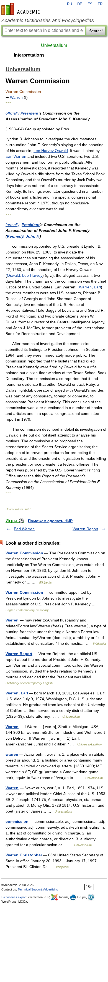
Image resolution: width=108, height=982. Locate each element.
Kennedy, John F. (23, 236)
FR (100, 4)
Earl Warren (16, 156)
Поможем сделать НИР (50, 521)
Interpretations (29, 55)
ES (90, 4)
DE (79, 4)
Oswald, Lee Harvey (24, 275)
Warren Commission (24, 553)
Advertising (50, 889)
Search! (96, 31)
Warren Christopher (24, 855)
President (29, 113)
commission (17, 821)
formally (12, 224)
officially (12, 113)
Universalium (54, 45)
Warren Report (85, 529)
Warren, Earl (90, 287)
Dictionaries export (14, 897)
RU (69, 4)
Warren (16, 97)
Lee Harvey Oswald (51, 150)
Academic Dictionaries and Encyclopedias (47, 20)
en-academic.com (21, 9)
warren (12, 754)
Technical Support (30, 889)
